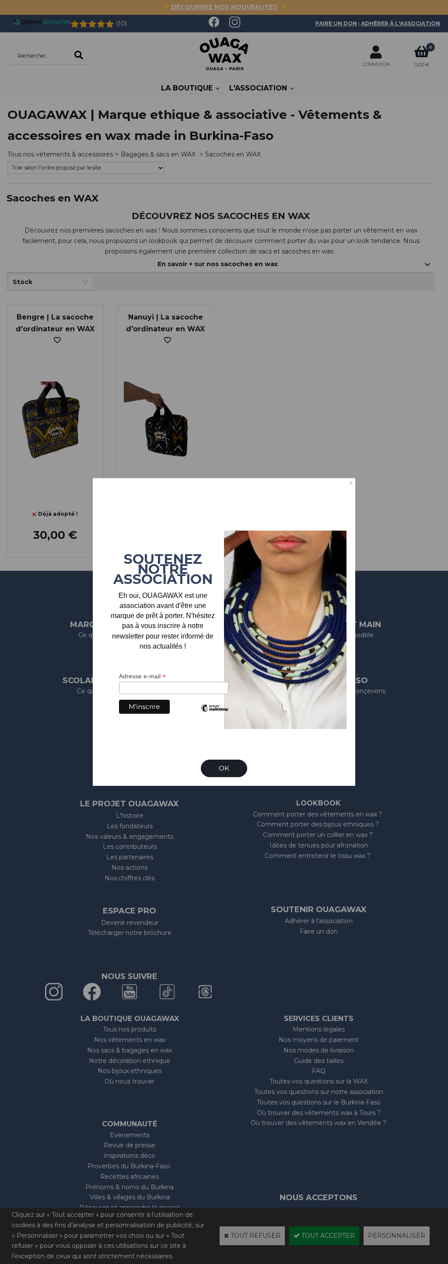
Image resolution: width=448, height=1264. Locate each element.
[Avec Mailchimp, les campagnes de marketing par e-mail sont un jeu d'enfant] (214, 714)
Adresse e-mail (142, 676)
